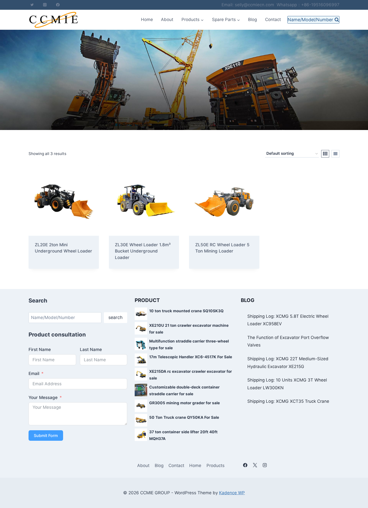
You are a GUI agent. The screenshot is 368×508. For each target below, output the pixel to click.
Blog (252, 19)
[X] (255, 465)
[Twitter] (32, 4)
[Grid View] (325, 154)
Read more (45, 267)
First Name (40, 349)
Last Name (91, 349)
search (115, 317)
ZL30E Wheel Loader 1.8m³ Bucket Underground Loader (142, 251)
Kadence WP (232, 492)
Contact (273, 19)
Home (147, 19)
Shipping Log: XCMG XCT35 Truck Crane (288, 401)
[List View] (335, 154)
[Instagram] (44, 4)
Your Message (43, 397)
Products (216, 465)
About (167, 19)
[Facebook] (57, 4)
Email (34, 373)
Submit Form (46, 435)
